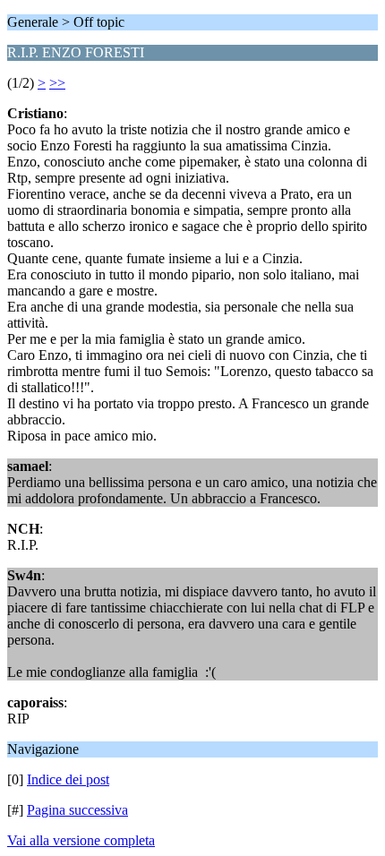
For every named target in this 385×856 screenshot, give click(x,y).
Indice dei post (68, 779)
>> (57, 82)
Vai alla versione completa (81, 840)
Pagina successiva (77, 809)
